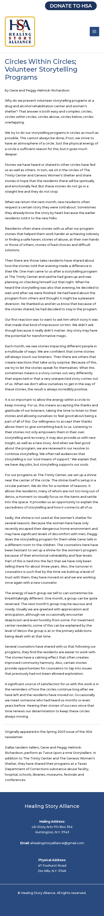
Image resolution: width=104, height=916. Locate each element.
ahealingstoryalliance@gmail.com (57, 843)
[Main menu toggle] (94, 31)
